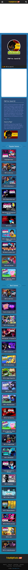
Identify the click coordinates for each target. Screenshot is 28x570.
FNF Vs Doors (9, 225)
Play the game (14, 52)
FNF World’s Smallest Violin (9, 252)
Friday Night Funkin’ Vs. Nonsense (9, 471)
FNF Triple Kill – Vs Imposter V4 (9, 338)
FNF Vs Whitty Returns (9, 186)
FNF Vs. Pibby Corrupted (9, 325)
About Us (5, 564)
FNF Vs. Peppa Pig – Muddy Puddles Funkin (9, 279)
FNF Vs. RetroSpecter (8, 457)
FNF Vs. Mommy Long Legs (9, 523)
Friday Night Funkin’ (9, 159)
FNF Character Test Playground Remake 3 (8, 213)
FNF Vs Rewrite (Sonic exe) (9, 199)
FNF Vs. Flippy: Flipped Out (9, 378)
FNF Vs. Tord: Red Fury (9, 417)
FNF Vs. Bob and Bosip (9, 364)
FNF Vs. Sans (9, 536)
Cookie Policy (15, 564)
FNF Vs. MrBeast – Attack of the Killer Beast (8, 240)
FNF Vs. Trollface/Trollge (9, 444)
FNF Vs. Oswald (9, 391)
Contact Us (10, 564)
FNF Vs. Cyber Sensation (9, 497)
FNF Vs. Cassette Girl (8, 351)
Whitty (8, 118)
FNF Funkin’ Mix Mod (8, 265)
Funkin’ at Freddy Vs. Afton (9, 312)
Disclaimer (22, 564)
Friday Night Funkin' (16, 568)
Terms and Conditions (17, 566)
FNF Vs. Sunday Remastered (9, 550)
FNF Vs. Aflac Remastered (8, 404)
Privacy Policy (9, 566)
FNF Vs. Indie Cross (9, 172)
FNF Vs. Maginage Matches (9, 510)
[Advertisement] (14, 18)
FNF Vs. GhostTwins (9, 484)
